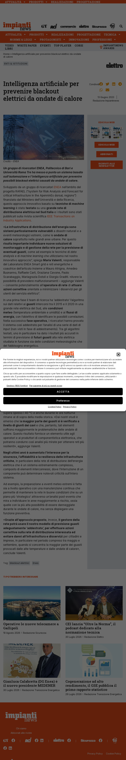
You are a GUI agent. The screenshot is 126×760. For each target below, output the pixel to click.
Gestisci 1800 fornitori (17, 385)
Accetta (63, 391)
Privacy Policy (69, 406)
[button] (118, 354)
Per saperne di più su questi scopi (45, 385)
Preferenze (63, 400)
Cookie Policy (54, 406)
